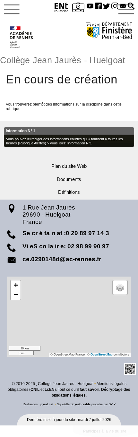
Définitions (69, 192)
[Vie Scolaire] (78, 8)
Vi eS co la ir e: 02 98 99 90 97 (65, 246)
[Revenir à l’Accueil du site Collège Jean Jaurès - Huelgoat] (21, 37)
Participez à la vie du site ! (105, 431)
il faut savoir (88, 389)
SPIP (112, 404)
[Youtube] (90, 6)
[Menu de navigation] (11, 9)
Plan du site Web (69, 166)
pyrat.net (46, 404)
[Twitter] (106, 6)
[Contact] (123, 6)
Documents (69, 179)
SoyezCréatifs (81, 404)
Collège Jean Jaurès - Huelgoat (62, 60)
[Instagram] (115, 6)
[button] (131, 6)
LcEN (50, 389)
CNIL (34, 389)
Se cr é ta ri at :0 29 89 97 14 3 (65, 233)
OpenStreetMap (102, 354)
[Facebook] (98, 6)
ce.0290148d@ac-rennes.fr (61, 259)
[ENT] (61, 8)
